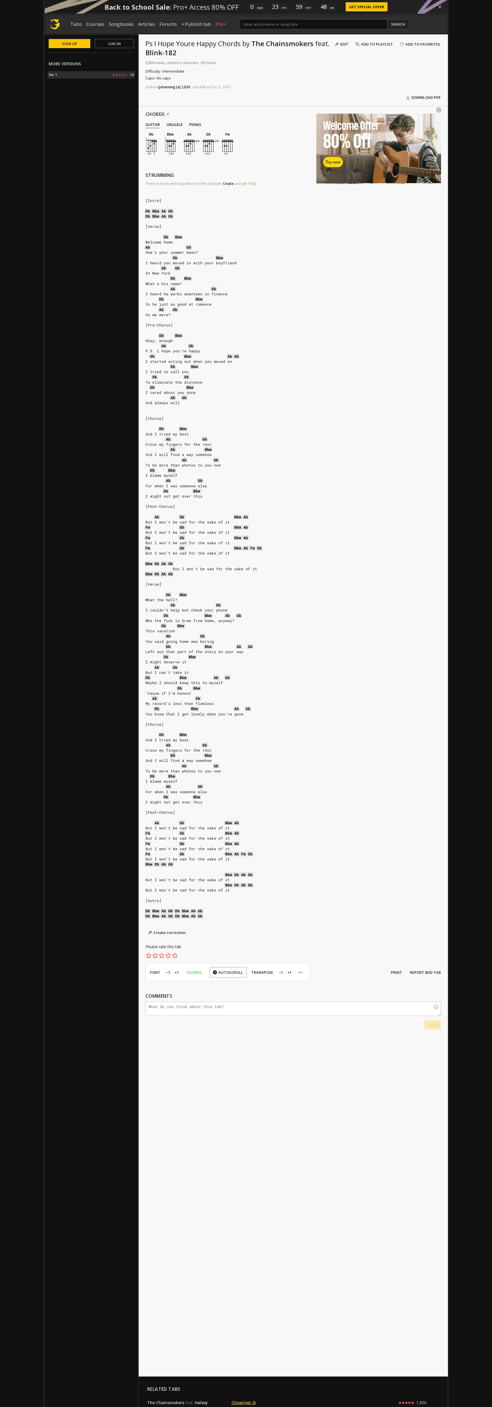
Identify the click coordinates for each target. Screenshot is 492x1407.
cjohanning (166, 87)
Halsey (201, 1402)
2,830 (185, 87)
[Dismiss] (439, 6)
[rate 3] (161, 955)
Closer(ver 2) (243, 1402)
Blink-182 (161, 52)
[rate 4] (168, 955)
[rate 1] (148, 955)
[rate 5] (174, 955)
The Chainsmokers (282, 43)
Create (228, 183)
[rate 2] (155, 955)
